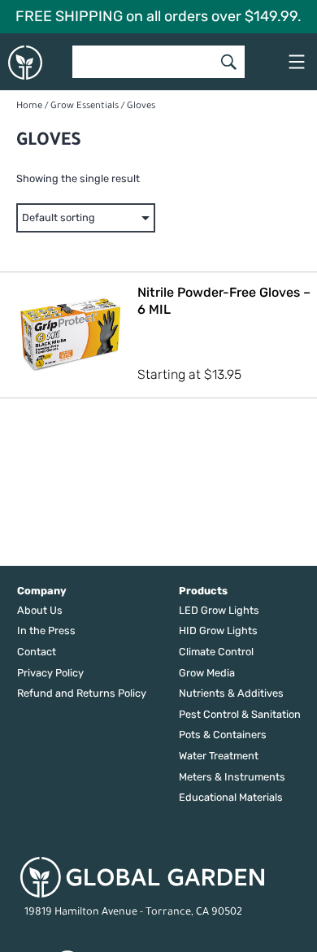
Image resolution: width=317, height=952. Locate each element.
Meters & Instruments (232, 777)
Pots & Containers (223, 734)
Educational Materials (231, 797)
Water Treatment (218, 756)
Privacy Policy (50, 673)
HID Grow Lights (218, 630)
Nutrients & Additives (231, 693)
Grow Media (207, 673)
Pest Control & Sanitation (240, 714)
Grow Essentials (84, 107)
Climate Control (216, 652)
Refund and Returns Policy (81, 693)
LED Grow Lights (219, 610)
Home (29, 107)
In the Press (46, 630)
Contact (36, 652)
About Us (40, 610)
